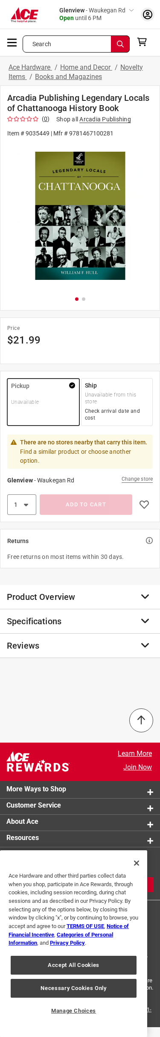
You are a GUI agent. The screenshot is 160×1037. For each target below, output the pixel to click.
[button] (80, 216)
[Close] (136, 863)
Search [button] (41, 44)
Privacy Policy (67, 943)
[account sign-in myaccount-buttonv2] (147, 14)
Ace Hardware (30, 67)
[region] (73, 943)
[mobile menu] (12, 42)
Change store (137, 479)
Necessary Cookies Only (73, 988)
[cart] (144, 42)
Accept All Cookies (73, 965)
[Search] (120, 44)
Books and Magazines (68, 77)
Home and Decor (86, 67)
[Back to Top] (141, 720)
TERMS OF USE (85, 926)
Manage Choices (73, 1011)
